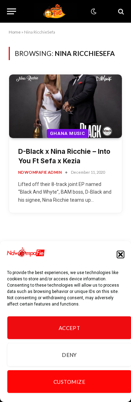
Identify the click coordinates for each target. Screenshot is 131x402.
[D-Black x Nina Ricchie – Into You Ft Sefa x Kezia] (65, 106)
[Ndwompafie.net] (55, 11)
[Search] (120, 11)
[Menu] (11, 11)
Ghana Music (67, 133)
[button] (120, 254)
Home (15, 32)
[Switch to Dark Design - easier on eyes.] (93, 11)
